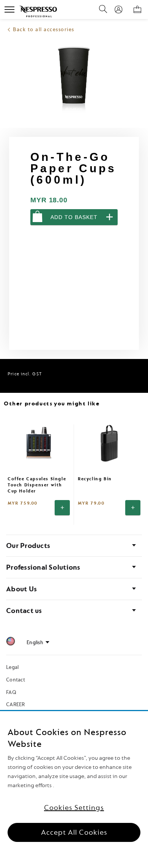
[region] (74, 779)
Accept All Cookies (74, 832)
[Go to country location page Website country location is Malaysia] (10, 642)
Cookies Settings (74, 807)
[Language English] (37, 642)
